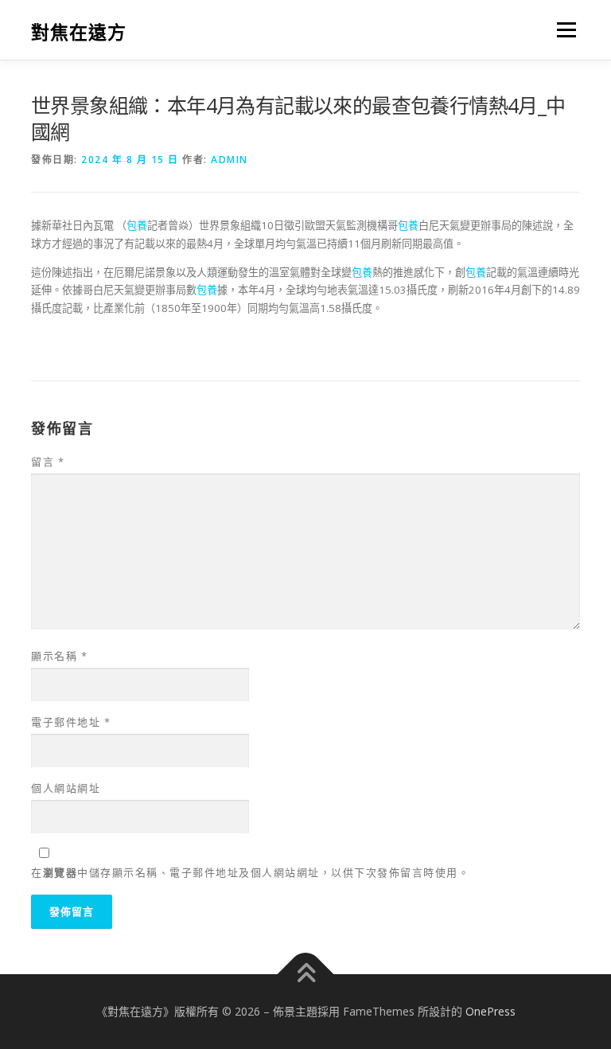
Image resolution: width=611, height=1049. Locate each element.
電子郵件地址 (71, 722)
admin (229, 159)
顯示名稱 (59, 656)
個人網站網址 (65, 788)
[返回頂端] (306, 974)
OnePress (490, 1011)
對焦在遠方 (78, 31)
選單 (562, 29)
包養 (136, 225)
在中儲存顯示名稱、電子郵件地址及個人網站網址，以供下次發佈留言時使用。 (250, 872)
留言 (47, 461)
